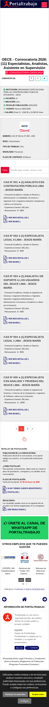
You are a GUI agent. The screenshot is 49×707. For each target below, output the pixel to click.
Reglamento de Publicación (32, 661)
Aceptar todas (38, 694)
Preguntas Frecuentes (19, 664)
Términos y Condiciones (34, 658)
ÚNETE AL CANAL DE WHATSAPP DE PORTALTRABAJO (26, 527)
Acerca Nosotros (12, 661)
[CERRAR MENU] (44, 4)
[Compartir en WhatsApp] (38, 78)
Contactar (34, 664)
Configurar (25, 701)
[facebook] (31, 78)
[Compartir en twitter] (44, 78)
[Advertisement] (24, 33)
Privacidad (7, 658)
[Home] (24, 600)
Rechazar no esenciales (15, 694)
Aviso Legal (18, 658)
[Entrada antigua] (44, 600)
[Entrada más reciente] (4, 600)
